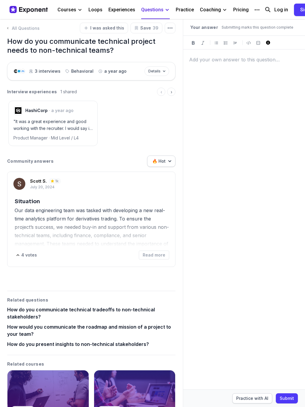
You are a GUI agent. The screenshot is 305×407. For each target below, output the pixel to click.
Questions (152, 10)
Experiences (121, 10)
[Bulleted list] (216, 42)
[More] (257, 9)
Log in (281, 10)
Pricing (241, 10)
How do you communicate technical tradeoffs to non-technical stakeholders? (81, 313)
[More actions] (170, 28)
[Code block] (258, 42)
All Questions (26, 28)
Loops (95, 10)
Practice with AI (252, 398)
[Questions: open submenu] (167, 10)
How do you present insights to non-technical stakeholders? (78, 344)
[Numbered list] (226, 42)
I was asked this (107, 27)
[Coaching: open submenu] (224, 10)
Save (149, 27)
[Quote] (235, 42)
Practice (185, 10)
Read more (154, 254)
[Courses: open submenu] (80, 10)
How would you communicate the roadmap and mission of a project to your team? (89, 330)
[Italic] (203, 42)
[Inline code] (249, 42)
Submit (287, 398)
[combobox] (161, 161)
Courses (66, 10)
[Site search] (268, 9)
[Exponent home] (29, 9)
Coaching (210, 10)
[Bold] (193, 42)
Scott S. (38, 181)
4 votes (29, 254)
